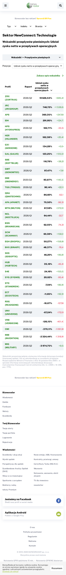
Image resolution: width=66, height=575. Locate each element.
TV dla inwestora (41, 480)
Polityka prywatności (32, 532)
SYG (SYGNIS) (12, 277)
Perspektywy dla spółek (12, 464)
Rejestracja (7, 442)
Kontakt (32, 546)
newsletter (38, 485)
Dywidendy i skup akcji (12, 455)
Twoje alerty (7, 428)
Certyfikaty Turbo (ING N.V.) (46, 464)
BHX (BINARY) (12, 247)
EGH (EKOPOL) (13, 241)
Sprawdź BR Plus (44, 18)
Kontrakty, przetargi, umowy (46, 459)
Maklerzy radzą (9, 485)
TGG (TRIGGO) (12, 187)
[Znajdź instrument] (60, 5)
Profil (8, 86)
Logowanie (7, 438)
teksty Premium (9, 490)
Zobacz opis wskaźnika (48, 75)
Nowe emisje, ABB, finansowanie (48, 455)
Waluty (5, 411)
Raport (28, 86)
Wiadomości (7, 397)
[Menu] (5, 5)
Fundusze (6, 407)
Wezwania (38, 469)
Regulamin (32, 536)
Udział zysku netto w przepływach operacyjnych (41, 87)
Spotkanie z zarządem (12, 480)
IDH (7, 120)
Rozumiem (57, 568)
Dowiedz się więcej (10, 571)
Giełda (5, 402)
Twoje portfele (8, 433)
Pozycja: (6, 66)
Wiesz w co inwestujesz (12, 476)
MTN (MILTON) (12, 208)
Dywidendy (7, 416)
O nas (32, 527)
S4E (7, 271)
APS (7, 114)
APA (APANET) (12, 202)
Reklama (32, 541)
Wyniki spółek (8, 459)
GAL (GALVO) (12, 154)
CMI (7, 329)
